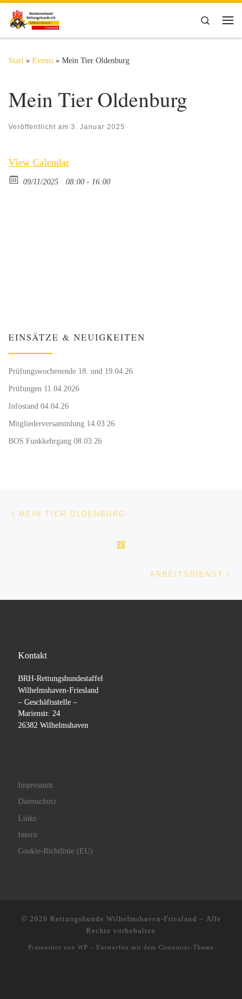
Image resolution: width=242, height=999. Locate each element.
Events (42, 60)
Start (16, 60)
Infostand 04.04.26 (38, 405)
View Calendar (38, 162)
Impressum (35, 785)
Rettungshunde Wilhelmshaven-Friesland (123, 918)
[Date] (14, 179)
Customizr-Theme (186, 947)
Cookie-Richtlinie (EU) (55, 851)
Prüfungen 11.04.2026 (43, 388)
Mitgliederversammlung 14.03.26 (61, 423)
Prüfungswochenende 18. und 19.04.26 (70, 370)
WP (83, 947)
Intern (27, 834)
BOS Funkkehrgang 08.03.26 (55, 440)
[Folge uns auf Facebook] (12, 302)
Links (27, 818)
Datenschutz (37, 801)
